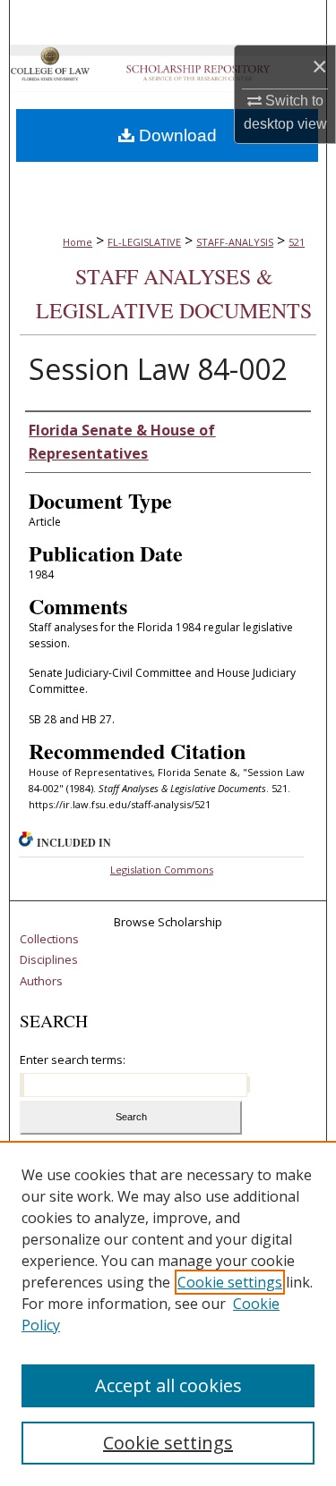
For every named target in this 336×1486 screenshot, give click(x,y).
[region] (168, 1313)
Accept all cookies (168, 1385)
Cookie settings (229, 1282)
